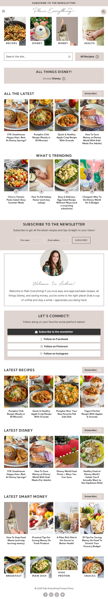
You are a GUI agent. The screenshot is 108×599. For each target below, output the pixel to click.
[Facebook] (45, 594)
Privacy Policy (66, 588)
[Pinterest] (57, 594)
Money (63, 43)
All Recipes (87, 56)
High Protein (64, 574)
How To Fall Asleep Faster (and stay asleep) (41, 199)
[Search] (69, 57)
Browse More (91, 93)
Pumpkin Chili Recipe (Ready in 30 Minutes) (41, 137)
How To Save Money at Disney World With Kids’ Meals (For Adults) (92, 139)
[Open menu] (3, 11)
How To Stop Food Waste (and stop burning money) (16, 540)
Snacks (90, 575)
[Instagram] (51, 594)
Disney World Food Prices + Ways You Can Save (67, 474)
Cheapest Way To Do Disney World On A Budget (92, 199)
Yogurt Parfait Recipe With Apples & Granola (92, 414)
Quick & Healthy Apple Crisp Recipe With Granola (67, 137)
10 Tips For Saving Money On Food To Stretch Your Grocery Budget (92, 541)
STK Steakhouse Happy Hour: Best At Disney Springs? (16, 137)
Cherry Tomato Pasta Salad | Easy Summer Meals (16, 199)
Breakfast (14, 575)
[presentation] (16, 115)
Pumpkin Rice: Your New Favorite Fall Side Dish (66, 414)
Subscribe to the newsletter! (54, 3)
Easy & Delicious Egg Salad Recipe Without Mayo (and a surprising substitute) (66, 202)
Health (89, 43)
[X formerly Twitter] (62, 594)
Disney (37, 43)
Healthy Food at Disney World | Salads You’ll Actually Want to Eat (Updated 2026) (92, 477)
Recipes (11, 43)
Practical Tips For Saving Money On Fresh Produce (41, 540)
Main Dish (39, 575)
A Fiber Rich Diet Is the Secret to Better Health (67, 540)
